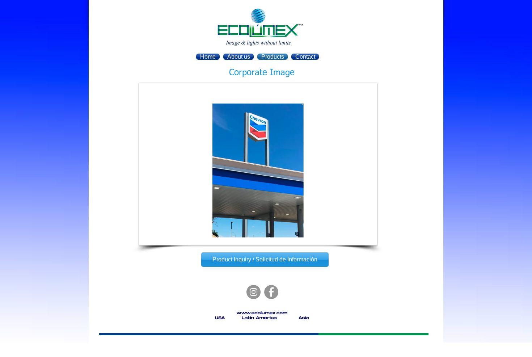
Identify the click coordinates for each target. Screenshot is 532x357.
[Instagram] (253, 292)
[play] (362, 239)
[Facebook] (271, 292)
